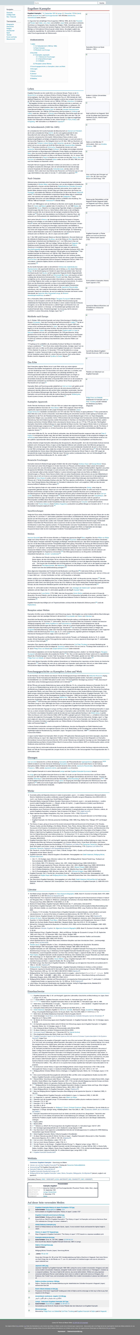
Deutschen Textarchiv (90, 844)
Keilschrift (80, 192)
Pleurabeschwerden (48, 565)
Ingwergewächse (86, 762)
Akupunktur (72, 540)
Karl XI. (51, 133)
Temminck (31, 768)
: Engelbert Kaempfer (40, 1162)
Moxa (83, 538)
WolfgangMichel (51, 1209)
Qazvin (74, 157)
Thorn (69, 119)
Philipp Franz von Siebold (41, 648)
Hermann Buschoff (33, 538)
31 (65, 653)
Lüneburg (74, 111)
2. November (67, 13)
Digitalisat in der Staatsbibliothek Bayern (56, 848)
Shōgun (30, 271)
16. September (47, 13)
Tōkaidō (58, 277)
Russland (79, 21)
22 (89, 528)
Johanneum (70, 101)
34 (94, 679)
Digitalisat (83, 813)
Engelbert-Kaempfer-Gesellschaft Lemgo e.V (44, 1171)
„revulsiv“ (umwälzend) (51, 554)
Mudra (52, 632)
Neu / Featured (11, 17)
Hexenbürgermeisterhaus (35, 295)
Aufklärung (31, 437)
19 (67, 454)
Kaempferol (63, 764)
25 (66, 567)
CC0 (63, 1209)
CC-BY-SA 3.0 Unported (80, 1323)
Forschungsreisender (51, 15)
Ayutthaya (52, 239)
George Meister (96, 464)
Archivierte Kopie (39, 1032)
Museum (65, 293)
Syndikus (53, 356)
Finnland (39, 143)
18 (94, 448)
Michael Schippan (78, 871)
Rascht (45, 157)
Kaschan (30, 159)
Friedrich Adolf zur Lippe (70, 330)
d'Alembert (88, 616)
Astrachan (60, 143)
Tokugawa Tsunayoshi (63, 299)
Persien (32, 23)
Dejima (88, 176)
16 (94, 411)
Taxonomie (61, 646)
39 (105, 761)
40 (102, 778)
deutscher (35, 15)
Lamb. (69, 768)
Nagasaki (75, 243)
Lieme (79, 13)
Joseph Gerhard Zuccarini (60, 648)
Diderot (80, 616)
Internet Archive (74, 1032)
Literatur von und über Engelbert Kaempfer (43, 1165)
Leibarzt (41, 330)
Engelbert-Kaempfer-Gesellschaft (44, 1152)
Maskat (76, 206)
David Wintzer (50, 1304)
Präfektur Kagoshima (60, 504)
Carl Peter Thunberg (80, 644)
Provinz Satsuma (44, 504)
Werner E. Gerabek (66, 1010)
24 (60, 553)
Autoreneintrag (34, 1167)
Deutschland (52, 1192)
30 (71, 627)
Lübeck (30, 113)
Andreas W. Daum (35, 918)
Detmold (30, 332)
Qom (79, 157)
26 (79, 570)
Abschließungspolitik (34, 249)
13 (76, 322)
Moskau (50, 143)
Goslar (60, 356)
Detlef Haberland (88, 854)
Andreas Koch (49, 109)
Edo (69, 269)
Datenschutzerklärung (74, 1331)
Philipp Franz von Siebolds (94, 397)
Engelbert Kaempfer (83, 1311)
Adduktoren (60, 565)
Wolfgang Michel (99, 854)
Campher (84, 502)
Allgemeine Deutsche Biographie (66, 928)
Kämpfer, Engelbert (47, 928)
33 (37, 663)
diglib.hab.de (85, 811)
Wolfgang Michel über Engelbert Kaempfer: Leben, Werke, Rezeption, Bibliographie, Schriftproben (60, 1173)
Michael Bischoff (92, 879)
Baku (29, 153)
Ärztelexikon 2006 (90, 1109)
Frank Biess (53, 920)
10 (37, 263)
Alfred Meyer (38, 779)
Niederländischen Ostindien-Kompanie (70, 186)
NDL (70, 1179)
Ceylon (36, 206)
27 (99, 578)
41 (103, 778)
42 (36, 782)
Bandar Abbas (43, 184)
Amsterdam (36, 322)
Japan (62, 23)
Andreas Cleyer (84, 464)
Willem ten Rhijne (103, 538)
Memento (49, 1032)
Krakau (74, 119)
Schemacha (51, 147)
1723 (73, 13)
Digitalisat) (78, 981)
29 (96, 602)
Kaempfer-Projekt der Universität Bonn (42, 1169)
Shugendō (31, 630)
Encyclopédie (70, 616)
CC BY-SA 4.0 (64, 1304)
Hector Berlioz (77, 593)
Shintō (48, 623)
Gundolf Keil (89, 1010)
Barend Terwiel (79, 867)
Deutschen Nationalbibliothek (76, 1165)
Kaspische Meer (70, 145)
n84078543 (62, 1179)
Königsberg (31, 121)
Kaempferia (62, 762)
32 (92, 657)
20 (58, 483)
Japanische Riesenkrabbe (70, 287)
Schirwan (56, 149)
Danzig (51, 113)
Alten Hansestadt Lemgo (52, 293)
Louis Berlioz (46, 593)
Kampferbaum (99, 496)
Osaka (66, 275)
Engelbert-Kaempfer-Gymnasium (81, 771)
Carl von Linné (67, 386)
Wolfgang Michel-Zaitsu (60, 875)
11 (39, 287)
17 (40, 429)
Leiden (73, 322)
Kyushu (45, 273)
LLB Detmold (42, 942)
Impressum (61, 1331)
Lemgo (59, 13)
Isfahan (54, 159)
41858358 (88, 1179)
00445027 (75, 1179)
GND (43, 1179)
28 (36, 599)
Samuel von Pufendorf (75, 131)
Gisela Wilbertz (59, 959)
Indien (41, 23)
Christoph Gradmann (75, 1107)
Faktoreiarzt (49, 200)
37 (88, 730)
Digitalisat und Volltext (73, 844)
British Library (95, 713)
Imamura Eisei (32, 259)
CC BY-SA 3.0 (68, 1239)
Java (44, 23)
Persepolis (31, 192)
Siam (48, 23)
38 (103, 761)
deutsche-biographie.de (55, 896)
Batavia (43, 206)
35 (71, 681)
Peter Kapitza (34, 955)
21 (59, 495)
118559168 (49, 1179)
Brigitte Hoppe (45, 875)
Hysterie (76, 590)
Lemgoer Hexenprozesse (71, 109)
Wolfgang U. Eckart (62, 1107)
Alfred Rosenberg (73, 779)
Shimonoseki (57, 275)
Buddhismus (54, 623)
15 (65, 396)
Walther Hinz (63, 697)
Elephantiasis (32, 605)
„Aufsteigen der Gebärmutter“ (81, 588)
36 (46, 722)
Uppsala (60, 121)
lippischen (41, 293)
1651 (53, 13)
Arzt (40, 15)
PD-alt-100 (44, 1254)
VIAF (82, 1179)
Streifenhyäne (76, 394)
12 (63, 310)
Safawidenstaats (58, 169)
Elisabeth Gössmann (36, 856)
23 (62, 551)
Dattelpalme (66, 196)
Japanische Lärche (50, 768)
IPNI (60, 1167)
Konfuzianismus (66, 623)
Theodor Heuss (35, 945)
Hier (25, 1326)
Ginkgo (89, 487)
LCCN (57, 1179)
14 (42, 345)
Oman (39, 208)
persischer (31, 149)
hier (18, 1326)
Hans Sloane (55, 408)
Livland (45, 143)
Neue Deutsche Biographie (65, 894)
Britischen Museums (95, 676)
